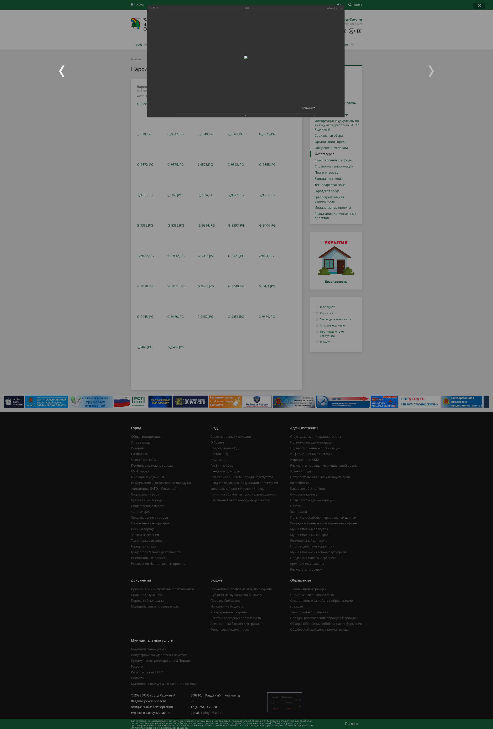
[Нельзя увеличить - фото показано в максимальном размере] (337, 8)
